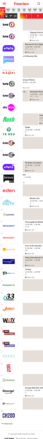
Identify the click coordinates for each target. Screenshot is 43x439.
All (2, 16)
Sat (24, 10)
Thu (13, 10)
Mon (35, 10)
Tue (40, 10)
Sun (29, 10)
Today (2, 11)
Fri (19, 10)
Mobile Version (8, 423)
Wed (8, 10)
